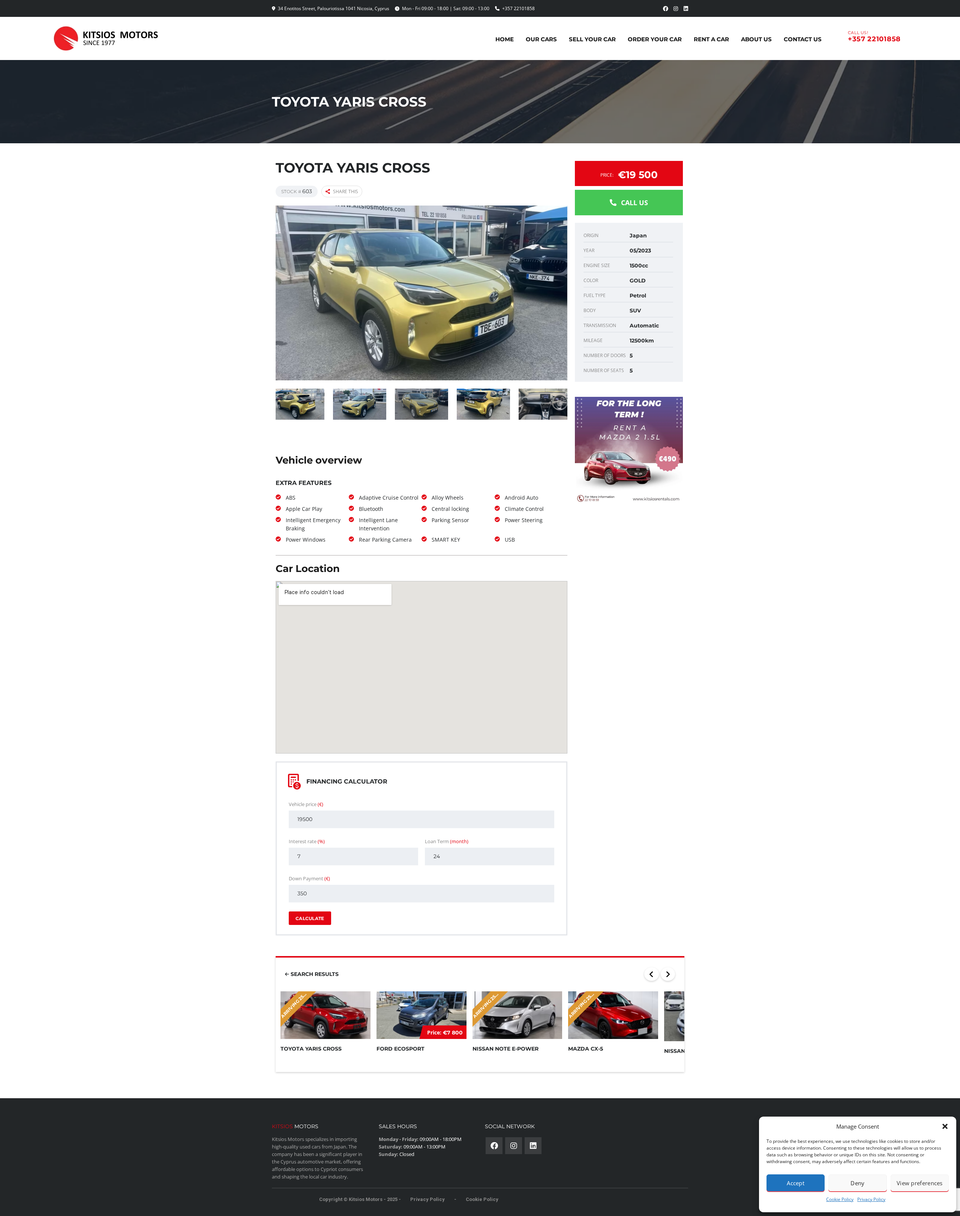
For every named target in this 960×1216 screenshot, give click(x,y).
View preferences (920, 1183)
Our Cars (541, 39)
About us (756, 39)
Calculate (310, 918)
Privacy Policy (871, 1199)
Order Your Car (655, 39)
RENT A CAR (711, 39)
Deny (857, 1183)
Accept (795, 1183)
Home (504, 39)
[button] (945, 1126)
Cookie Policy (840, 1199)
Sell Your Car (592, 39)
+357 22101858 (518, 8)
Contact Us (803, 39)
